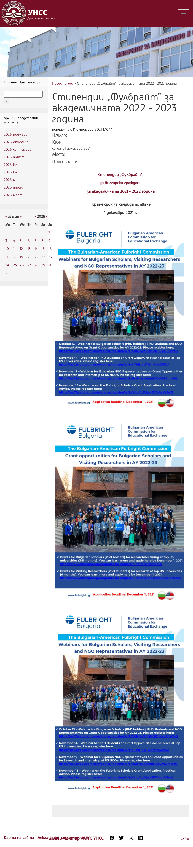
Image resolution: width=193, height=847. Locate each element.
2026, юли (11, 164)
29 (43, 265)
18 (14, 257)
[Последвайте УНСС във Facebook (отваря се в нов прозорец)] (112, 838)
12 (21, 248)
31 (6, 273)
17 (6, 257)
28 (36, 265)
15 (42, 248)
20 (30, 257)
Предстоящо (62, 83)
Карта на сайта (19, 837)
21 (36, 257)
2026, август (14, 157)
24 (7, 265)
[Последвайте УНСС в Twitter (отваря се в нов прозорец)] (121, 838)
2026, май (11, 179)
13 (29, 248)
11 (14, 248)
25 (15, 265)
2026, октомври (17, 142)
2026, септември (18, 149)
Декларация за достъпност (63, 837)
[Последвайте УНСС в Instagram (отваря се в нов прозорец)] (131, 838)
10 (7, 248)
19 (21, 257)
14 (36, 248)
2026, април (13, 187)
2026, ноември (15, 134)
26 (22, 265)
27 (29, 265)
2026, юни (12, 172)
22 (43, 257)
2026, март (13, 195)
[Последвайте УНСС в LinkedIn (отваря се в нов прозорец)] (140, 838)
